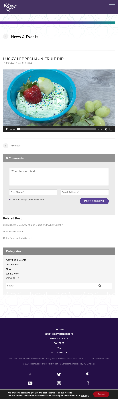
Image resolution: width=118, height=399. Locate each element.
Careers (59, 329)
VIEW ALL (11, 278)
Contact (59, 343)
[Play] (7, 129)
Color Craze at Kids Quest (17, 238)
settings (84, 395)
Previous (16, 145)
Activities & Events (16, 259)
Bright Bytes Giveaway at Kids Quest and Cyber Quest (32, 224)
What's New (12, 273)
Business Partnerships (59, 334)
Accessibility (59, 352)
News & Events (24, 36)
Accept (101, 394)
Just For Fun (12, 264)
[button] (59, 101)
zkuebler (10, 63)
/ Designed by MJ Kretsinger (83, 364)
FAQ (59, 347)
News (9, 269)
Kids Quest (10, 7)
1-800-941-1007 (80, 358)
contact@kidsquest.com (99, 358)
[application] (59, 100)
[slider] (56, 129)
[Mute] (106, 129)
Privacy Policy (47, 364)
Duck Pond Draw (12, 231)
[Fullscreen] (110, 129)
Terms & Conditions (62, 364)
